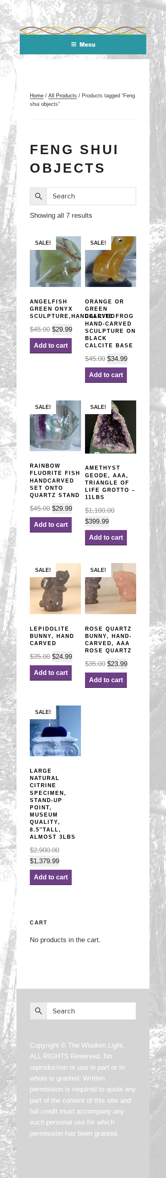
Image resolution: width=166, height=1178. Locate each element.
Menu (87, 44)
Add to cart (51, 345)
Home (37, 96)
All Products (62, 96)
